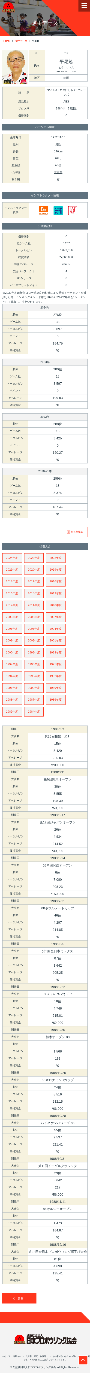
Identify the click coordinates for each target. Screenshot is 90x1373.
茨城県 (58, 172)
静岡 (66, 77)
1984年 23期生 (66, 108)
